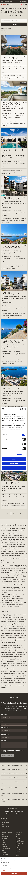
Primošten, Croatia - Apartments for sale (11, 766)
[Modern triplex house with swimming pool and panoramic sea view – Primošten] (14, 104)
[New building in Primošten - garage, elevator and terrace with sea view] (14, 57)
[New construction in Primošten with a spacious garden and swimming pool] (14, 389)
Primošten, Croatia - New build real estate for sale (12, 794)
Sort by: (3, 30)
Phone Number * (5, 734)
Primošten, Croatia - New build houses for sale (11, 789)
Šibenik (24, 576)
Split (18, 543)
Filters (15, 24)
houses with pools (21, 639)
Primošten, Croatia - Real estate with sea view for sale (12, 800)
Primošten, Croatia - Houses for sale (10, 770)
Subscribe (14, 873)
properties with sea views (15, 656)
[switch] (24, 439)
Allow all (14, 459)
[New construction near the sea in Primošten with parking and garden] (14, 247)
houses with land (17, 552)
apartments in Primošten (14, 550)
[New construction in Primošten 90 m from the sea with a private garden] (14, 342)
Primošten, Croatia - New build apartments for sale (13, 783)
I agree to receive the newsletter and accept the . (14, 869)
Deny (14, 467)
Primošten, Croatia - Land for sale (9, 778)
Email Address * (5, 727)
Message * (3, 741)
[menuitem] (6, 1)
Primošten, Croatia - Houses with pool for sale (13, 774)
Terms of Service (14, 750)
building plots (21, 637)
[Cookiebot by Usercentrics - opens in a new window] (20, 409)
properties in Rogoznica (14, 682)
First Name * (4, 714)
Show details (20, 454)
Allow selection (14, 463)
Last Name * (4, 721)
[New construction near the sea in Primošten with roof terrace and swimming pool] (14, 200)
